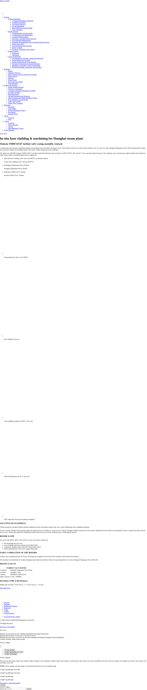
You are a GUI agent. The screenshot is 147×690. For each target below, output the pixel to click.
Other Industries (13, 83)
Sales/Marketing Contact (16, 128)
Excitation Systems (14, 92)
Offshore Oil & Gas (14, 73)
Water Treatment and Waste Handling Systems (22, 98)
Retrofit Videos (13, 114)
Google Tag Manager (11, 654)
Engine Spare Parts (18, 44)
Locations (11, 123)
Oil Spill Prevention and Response (19, 96)
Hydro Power (12, 80)
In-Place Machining (14, 19)
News (10, 119)
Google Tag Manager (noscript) (14, 652)
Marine (10, 71)
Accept (3, 685)
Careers (10, 126)
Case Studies (12, 109)
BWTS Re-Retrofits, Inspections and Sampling (27, 67)
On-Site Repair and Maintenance (22, 35)
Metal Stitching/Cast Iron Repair (22, 28)
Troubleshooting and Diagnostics (22, 33)
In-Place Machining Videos (16, 110)
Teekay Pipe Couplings (15, 103)
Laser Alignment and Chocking (22, 46)
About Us (11, 118)
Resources (7, 105)
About (6, 116)
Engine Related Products (16, 87)
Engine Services (13, 31)
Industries (7, 69)
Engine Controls (17, 48)
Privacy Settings (9, 650)
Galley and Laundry (14, 101)
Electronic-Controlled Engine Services (24, 39)
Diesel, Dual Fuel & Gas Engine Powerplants (22, 74)
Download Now (5, 588)
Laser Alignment (17, 30)
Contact (6, 121)
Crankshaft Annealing (19, 22)
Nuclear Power (13, 76)
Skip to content (5, 1)
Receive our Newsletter (7, 627)
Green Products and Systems (21, 60)
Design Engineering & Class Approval (24, 62)
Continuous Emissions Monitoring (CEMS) (21, 91)
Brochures (11, 107)
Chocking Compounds (15, 89)
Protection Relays (13, 94)
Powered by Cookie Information (10, 683)
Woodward (15, 53)
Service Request (13, 125)
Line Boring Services (18, 24)
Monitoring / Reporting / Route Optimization (26, 65)
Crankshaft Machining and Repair (22, 21)
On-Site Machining (18, 26)
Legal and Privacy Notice (12, 617)
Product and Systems (10, 85)
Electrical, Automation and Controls (23, 49)
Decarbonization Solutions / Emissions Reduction (27, 58)
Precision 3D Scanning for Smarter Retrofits (26, 64)
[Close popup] (1, 646)
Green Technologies (14, 57)
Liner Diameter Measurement (21, 40)
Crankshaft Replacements (20, 37)
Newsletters (11, 112)
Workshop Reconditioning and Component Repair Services (30, 42)
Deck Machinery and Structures (18, 100)
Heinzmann (15, 55)
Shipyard (11, 78)
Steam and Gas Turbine (15, 82)
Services (6, 17)
